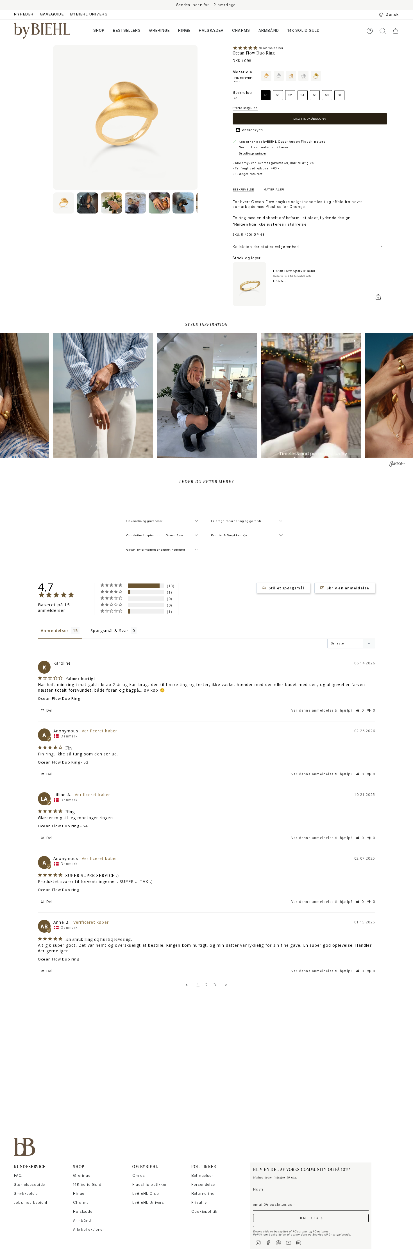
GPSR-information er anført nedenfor (155, 549)
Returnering (203, 1193)
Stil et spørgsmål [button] (286, 588)
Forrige (53, 117)
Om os (138, 1175)
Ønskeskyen (252, 130)
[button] (99, 31)
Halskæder (83, 1211)
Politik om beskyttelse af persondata (280, 1234)
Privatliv (199, 1202)
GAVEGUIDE (52, 14)
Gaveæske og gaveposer (144, 521)
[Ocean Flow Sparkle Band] (249, 284)
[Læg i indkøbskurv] (378, 296)
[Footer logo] (24, 1147)
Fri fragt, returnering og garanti (236, 521)
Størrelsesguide (245, 108)
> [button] (226, 984)
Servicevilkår (322, 1234)
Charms (81, 1202)
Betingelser (202, 1175)
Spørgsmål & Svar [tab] (109, 630)
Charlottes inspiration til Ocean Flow (154, 535)
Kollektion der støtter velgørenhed (266, 246)
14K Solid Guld (87, 1184)
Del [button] (49, 710)
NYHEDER (24, 14)
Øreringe (81, 1175)
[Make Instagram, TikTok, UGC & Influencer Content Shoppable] (397, 464)
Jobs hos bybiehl (30, 1202)
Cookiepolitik (204, 1211)
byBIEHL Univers (148, 1202)
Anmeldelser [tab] (55, 630)
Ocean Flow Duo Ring (59, 698)
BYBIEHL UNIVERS (89, 14)
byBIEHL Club (145, 1193)
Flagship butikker (149, 1184)
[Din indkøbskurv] (395, 31)
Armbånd (82, 1220)
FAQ (18, 1175)
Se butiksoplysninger (252, 153)
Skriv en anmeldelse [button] (347, 588)
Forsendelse (203, 1184)
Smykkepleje (26, 1193)
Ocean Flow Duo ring (58, 825)
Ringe (78, 1193)
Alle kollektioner (88, 1229)
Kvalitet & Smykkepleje (229, 535)
